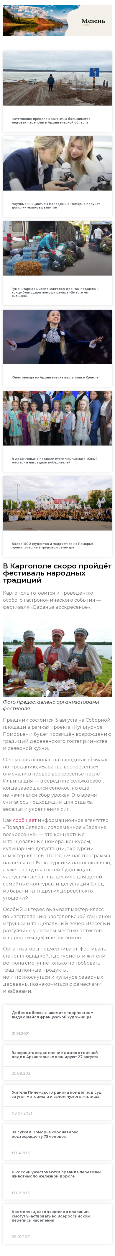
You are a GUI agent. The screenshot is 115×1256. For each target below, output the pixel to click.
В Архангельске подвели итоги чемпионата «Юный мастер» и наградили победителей (55, 460)
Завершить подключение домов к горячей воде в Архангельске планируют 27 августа (55, 1054)
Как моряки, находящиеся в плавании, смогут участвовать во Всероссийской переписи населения (51, 1216)
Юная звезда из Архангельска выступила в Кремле (55, 377)
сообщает (25, 820)
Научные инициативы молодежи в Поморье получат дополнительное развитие (56, 205)
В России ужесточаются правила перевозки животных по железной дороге (56, 1174)
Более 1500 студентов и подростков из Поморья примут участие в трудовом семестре (52, 545)
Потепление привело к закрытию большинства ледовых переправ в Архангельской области (51, 120)
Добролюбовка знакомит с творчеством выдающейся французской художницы (52, 1014)
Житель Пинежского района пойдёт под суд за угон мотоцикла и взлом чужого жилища (57, 1094)
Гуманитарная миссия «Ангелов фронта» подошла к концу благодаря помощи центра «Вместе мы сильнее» (55, 292)
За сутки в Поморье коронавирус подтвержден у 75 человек (45, 1134)
